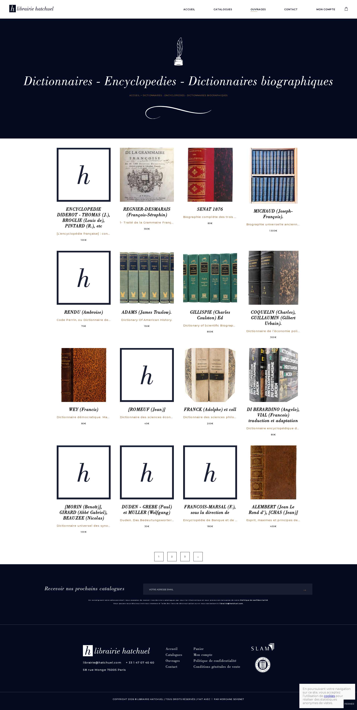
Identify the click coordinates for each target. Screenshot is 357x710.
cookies (329, 696)
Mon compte (325, 9)
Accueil (189, 9)
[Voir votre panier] (346, 9)
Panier (199, 649)
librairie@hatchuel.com (231, 603)
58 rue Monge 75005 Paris (104, 670)
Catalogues (223, 9)
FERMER (349, 703)
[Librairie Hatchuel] (31, 9)
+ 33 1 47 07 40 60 (140, 662)
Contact (291, 9)
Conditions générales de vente (217, 667)
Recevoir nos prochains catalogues (84, 589)
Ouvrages (258, 9)
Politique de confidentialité (254, 600)
